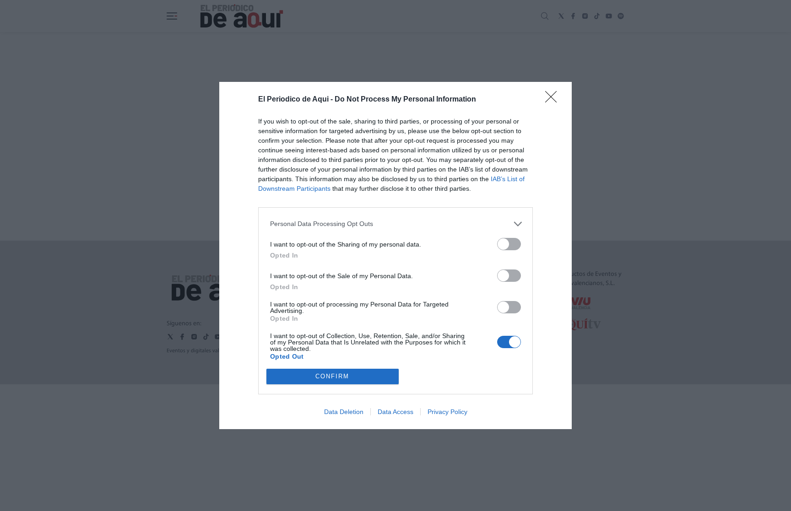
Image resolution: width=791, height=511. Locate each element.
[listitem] (395, 224)
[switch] (509, 244)
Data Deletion (343, 411)
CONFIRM (332, 376)
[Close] (554, 99)
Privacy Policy (447, 411)
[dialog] (395, 255)
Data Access (395, 411)
